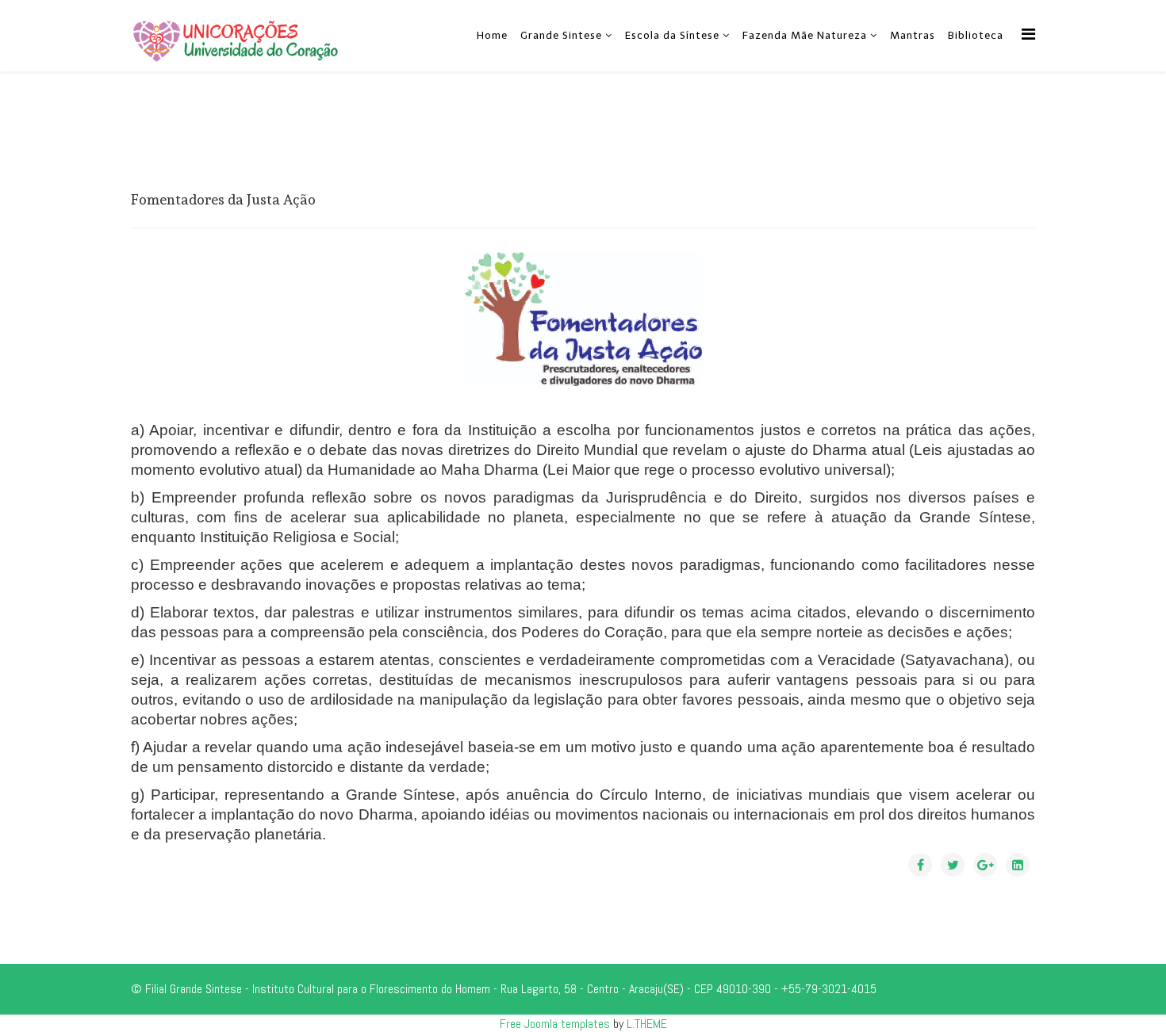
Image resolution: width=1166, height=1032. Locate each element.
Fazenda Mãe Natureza (804, 35)
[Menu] (1028, 34)
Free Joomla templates (555, 1023)
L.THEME (647, 1023)
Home (492, 35)
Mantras (912, 35)
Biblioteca (975, 35)
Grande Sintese (561, 35)
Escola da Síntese (672, 35)
